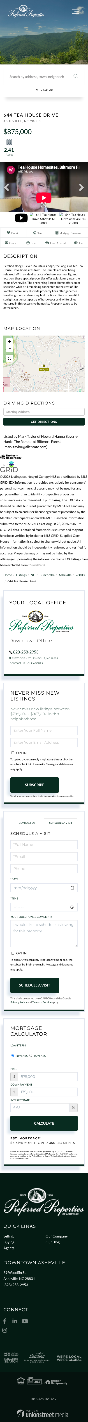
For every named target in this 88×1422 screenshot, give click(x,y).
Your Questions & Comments (31, 916)
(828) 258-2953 (15, 1284)
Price (14, 1069)
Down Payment (21, 1084)
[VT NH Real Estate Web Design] (42, 1413)
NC (33, 575)
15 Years (39, 1056)
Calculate (44, 1123)
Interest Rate (20, 1100)
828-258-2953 (25, 651)
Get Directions (44, 422)
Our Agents (35, 663)
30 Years (21, 1056)
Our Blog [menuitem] (53, 1242)
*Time (14, 898)
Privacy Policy (18, 1002)
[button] (75, 76)
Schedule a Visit (60, 822)
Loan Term (18, 1045)
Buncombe (47, 575)
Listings (21, 575)
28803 (80, 575)
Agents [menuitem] (8, 1248)
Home (7, 575)
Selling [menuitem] (8, 1236)
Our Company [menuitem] (57, 1236)
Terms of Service (41, 1002)
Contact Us (17, 663)
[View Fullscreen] (9, 358)
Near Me (46, 90)
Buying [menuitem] (8, 1242)
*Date (14, 879)
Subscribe (34, 785)
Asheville (65, 575)
